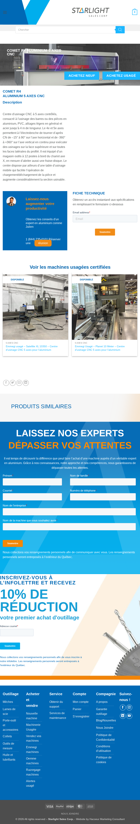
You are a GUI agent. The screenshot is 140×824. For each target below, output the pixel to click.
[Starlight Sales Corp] (90, 12)
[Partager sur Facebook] (6, 383)
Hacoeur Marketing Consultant (107, 819)
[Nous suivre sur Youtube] (129, 716)
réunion (43, 243)
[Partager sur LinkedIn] (26, 383)
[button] (5, 12)
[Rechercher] (120, 29)
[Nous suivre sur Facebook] (123, 707)
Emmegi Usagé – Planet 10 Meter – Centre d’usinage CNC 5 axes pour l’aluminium (100, 348)
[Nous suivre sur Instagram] (129, 707)
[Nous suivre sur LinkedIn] (123, 716)
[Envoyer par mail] (19, 383)
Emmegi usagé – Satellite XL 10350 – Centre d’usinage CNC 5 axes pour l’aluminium (32, 348)
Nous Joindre (70, 814)
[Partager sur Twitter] (13, 383)
